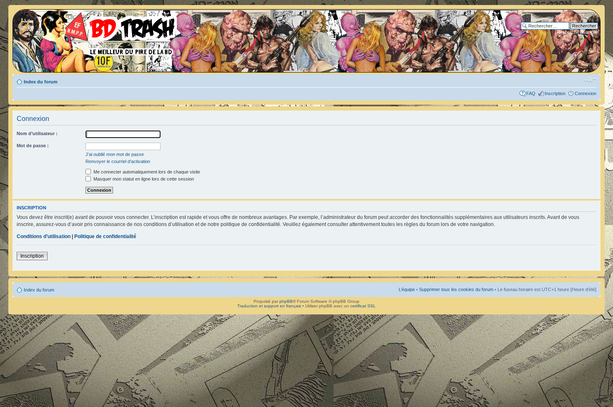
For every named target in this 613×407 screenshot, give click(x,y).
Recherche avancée (577, 32)
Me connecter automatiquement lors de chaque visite (146, 171)
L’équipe (407, 289)
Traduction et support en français (269, 306)
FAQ (530, 93)
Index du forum (41, 81)
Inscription (555, 93)
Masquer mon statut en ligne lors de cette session (143, 178)
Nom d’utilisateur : (37, 133)
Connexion (585, 93)
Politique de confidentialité (105, 236)
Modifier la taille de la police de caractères (590, 80)
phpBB (286, 301)
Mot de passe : (33, 145)
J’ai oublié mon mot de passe (114, 154)
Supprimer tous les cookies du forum (456, 289)
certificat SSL (363, 306)
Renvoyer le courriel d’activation (117, 161)
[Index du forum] (98, 33)
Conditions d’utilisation (43, 236)
